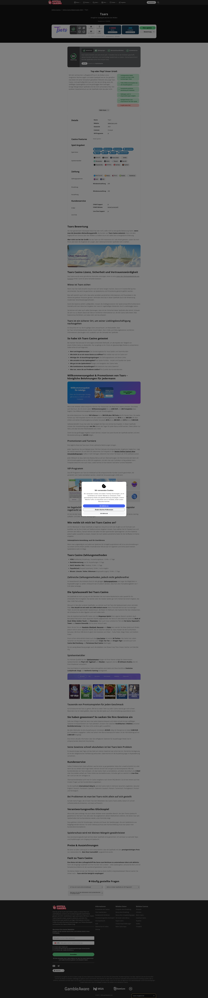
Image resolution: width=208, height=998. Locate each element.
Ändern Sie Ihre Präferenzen (104, 509)
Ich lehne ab (104, 513)
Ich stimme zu (104, 506)
